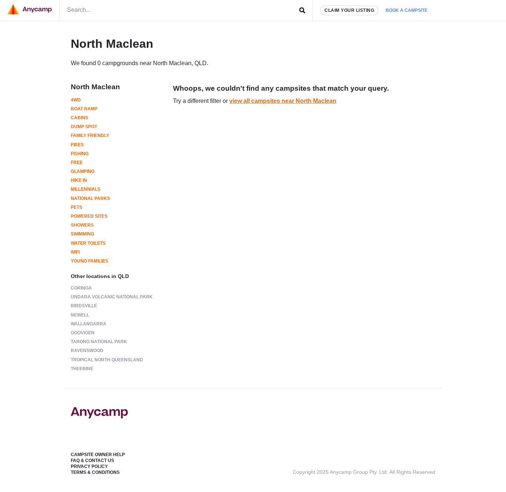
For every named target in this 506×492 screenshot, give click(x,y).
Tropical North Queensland (107, 359)
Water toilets (88, 243)
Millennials (85, 189)
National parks (90, 198)
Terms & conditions (95, 472)
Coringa (81, 288)
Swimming (82, 234)
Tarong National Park (99, 341)
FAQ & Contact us (92, 460)
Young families (89, 261)
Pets (76, 207)
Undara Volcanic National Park (112, 296)
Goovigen (82, 332)
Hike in (79, 180)
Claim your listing (349, 10)
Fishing (80, 153)
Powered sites (89, 216)
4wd (76, 100)
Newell (80, 315)
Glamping (82, 171)
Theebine (82, 368)
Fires (77, 144)
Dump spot (84, 126)
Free (77, 162)
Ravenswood (87, 350)
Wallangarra (88, 324)
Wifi (75, 252)
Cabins (79, 117)
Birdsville (84, 305)
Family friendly (90, 135)
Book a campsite (406, 10)
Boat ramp (84, 108)
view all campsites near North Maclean (282, 101)
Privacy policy (89, 466)
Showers (82, 225)
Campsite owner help (98, 454)
